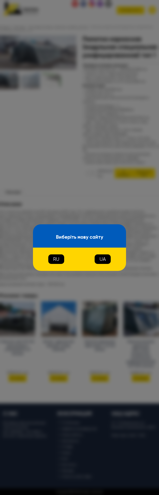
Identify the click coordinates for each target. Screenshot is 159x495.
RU (56, 259)
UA (102, 259)
